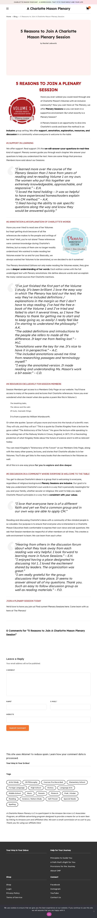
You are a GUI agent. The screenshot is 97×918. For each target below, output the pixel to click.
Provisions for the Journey (62, 866)
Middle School (15, 793)
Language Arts (66, 788)
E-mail (53, 701)
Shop (8, 884)
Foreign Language (17, 788)
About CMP (55, 870)
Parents (41, 793)
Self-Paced (52, 799)
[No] (94, 911)
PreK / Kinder (70, 793)
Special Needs (70, 799)
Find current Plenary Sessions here (52, 606)
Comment (10, 670)
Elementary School (77, 782)
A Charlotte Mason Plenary (48, 8)
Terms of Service (14, 897)
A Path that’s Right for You (62, 862)
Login (8, 889)
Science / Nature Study (32, 799)
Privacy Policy (13, 893)
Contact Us (55, 897)
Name (9, 701)
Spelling (12, 804)
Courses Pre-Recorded (53, 782)
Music (29, 793)
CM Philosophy (31, 782)
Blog (15, 17)
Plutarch (54, 793)
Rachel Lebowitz (50, 43)
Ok (49, 914)
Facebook (55, 884)
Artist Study (14, 782)
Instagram (55, 889)
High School (36, 788)
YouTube (54, 893)
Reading (12, 799)
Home (8, 17)
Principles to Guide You (61, 858)
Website (10, 714)
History (50, 788)
